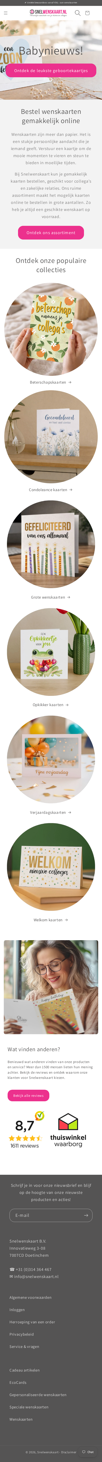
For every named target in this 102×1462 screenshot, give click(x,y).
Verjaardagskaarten (48, 812)
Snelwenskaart (47, 1452)
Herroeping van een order (32, 1322)
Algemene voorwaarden (30, 1297)
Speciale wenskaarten (28, 1407)
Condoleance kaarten (48, 489)
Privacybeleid (21, 1334)
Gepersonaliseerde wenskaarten (38, 1394)
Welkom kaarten (48, 919)
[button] (76, 13)
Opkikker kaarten (48, 704)
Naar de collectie (30, 78)
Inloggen (17, 1309)
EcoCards (18, 1382)
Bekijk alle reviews (28, 1095)
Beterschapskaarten (48, 382)
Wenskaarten (21, 1419)
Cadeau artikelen (24, 1370)
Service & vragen (24, 1346)
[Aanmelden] (86, 1215)
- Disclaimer (67, 1452)
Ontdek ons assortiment (51, 232)
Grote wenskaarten (48, 597)
